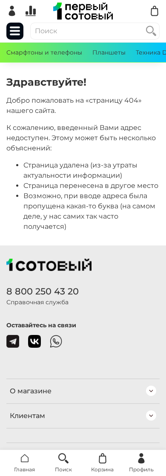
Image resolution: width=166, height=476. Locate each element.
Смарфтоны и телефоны (44, 52)
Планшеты (109, 52)
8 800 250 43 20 (42, 291)
